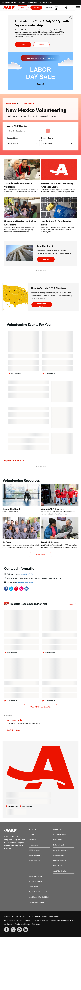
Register (49, 7)
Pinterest (16, 589)
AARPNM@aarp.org (24, 582)
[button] (72, 7)
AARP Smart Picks (35, 855)
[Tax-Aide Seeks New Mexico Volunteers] (22, 169)
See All (71, 604)
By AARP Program (50, 542)
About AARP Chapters (52, 509)
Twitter (11, 589)
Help (66, 7)
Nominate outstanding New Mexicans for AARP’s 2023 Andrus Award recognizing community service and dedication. (19, 229)
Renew (41, 45)
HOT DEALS (13, 720)
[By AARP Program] (59, 528)
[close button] (70, 17)
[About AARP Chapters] (59, 495)
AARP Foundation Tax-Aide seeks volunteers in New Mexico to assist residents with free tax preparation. (21, 191)
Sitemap (7, 916)
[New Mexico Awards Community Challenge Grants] (59, 169)
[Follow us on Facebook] (6, 929)
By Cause (7, 542)
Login (57, 6)
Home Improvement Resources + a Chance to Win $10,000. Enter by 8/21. (27, 2)
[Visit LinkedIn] (25, 929)
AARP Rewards (34, 850)
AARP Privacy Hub (19, 916)
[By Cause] (21, 528)
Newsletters (57, 840)
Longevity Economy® (37, 902)
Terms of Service (34, 916)
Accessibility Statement (50, 916)
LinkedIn (26, 589)
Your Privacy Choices (22, 924)
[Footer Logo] (14, 830)
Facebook (6, 589)
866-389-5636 (27, 574)
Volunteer (32, 840)
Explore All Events (12, 460)
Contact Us (57, 829)
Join (23, 45)
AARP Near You (34, 860)
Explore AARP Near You (17, 126)
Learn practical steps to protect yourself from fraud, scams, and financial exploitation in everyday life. (57, 229)
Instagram (21, 589)
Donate (31, 834)
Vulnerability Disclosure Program (62, 920)
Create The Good (11, 509)
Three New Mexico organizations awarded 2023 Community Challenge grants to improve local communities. (58, 191)
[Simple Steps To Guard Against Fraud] (59, 207)
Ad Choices (8, 924)
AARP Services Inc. (60, 871)
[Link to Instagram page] (19, 929)
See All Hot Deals (13, 730)
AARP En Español (59, 834)
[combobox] (29, 131)
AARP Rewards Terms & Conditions (17, 920)
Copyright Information (40, 920)
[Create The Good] (21, 495)
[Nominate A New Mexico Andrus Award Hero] (22, 207)
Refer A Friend (58, 845)
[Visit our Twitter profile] (13, 929)
